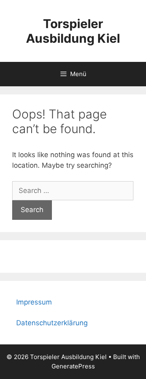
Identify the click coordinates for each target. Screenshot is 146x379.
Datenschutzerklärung (52, 323)
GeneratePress (73, 366)
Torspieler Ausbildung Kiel (73, 31)
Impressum (34, 302)
